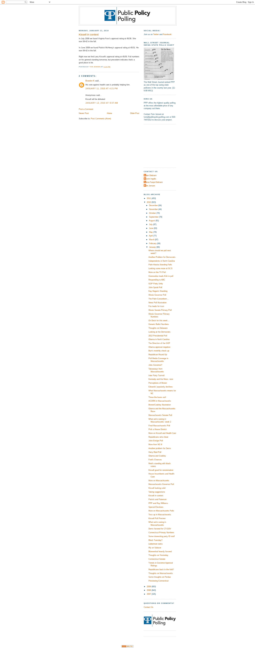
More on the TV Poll (157, 272)
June (151, 228)
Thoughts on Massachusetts (160, 573)
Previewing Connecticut (158, 581)
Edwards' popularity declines (160, 387)
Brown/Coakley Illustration (159, 405)
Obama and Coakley (157, 456)
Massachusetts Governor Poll (161, 484)
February (153, 243)
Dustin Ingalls (150, 179)
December (153, 205)
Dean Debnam (150, 175)
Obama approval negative (159, 347)
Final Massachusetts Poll (159, 426)
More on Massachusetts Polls (161, 511)
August (152, 220)
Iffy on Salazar (154, 548)
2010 (149, 202)
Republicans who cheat (158, 437)
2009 (149, 586)
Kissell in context (155, 495)
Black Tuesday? (155, 540)
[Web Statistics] (127, 647)
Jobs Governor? (155, 365)
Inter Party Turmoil (156, 375)
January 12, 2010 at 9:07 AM (101, 103)
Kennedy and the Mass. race (160, 379)
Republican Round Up (157, 354)
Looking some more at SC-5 (160, 268)
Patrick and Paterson (157, 499)
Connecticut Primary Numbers (161, 532)
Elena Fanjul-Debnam (153, 182)
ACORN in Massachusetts (159, 401)
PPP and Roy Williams (158, 503)
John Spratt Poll (155, 287)
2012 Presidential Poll (157, 336)
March (152, 239)
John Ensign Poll (155, 441)
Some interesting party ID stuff (161, 536)
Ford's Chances (155, 460)
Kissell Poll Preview (156, 518)
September (154, 217)
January (152, 247)
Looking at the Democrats (159, 332)
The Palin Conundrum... (158, 299)
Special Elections (155, 507)
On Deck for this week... (158, 320)
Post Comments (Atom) (101, 118)
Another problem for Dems (159, 448)
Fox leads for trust (156, 306)
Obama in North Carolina (158, 339)
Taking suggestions (156, 492)
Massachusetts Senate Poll (160, 415)
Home (109, 113)
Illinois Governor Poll (157, 295)
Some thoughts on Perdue (159, 577)
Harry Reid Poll (154, 452)
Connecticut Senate (156, 559)
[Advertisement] (162, 145)
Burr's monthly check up (158, 351)
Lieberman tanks (155, 544)
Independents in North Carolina (161, 261)
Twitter (156, 34)
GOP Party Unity (155, 283)
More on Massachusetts (158, 480)
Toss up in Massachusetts (159, 514)
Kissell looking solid (156, 488)
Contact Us (148, 607)
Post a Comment (86, 109)
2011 (149, 198)
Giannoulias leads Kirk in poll (160, 276)
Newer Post (84, 113)
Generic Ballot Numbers (158, 324)
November (153, 209)
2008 (149, 590)
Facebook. (167, 34)
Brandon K (89, 81)
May (151, 232)
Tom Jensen (149, 186)
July (151, 224)
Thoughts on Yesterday (158, 555)
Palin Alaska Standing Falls (160, 264)
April (151, 236)
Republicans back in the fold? (161, 569)
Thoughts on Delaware (157, 328)
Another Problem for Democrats (161, 257)
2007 (149, 594)
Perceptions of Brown (157, 383)
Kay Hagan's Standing (157, 291)
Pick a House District (157, 429)
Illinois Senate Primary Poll (160, 310)
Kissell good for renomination (160, 470)
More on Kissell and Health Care (162, 433)
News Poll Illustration (157, 302)
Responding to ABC (156, 280)
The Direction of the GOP (159, 343)
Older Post (134, 113)
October (152, 213)
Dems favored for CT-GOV (159, 529)
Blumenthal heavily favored (160, 551)
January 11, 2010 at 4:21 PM (101, 88)
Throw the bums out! (157, 397)
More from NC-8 (155, 444)
